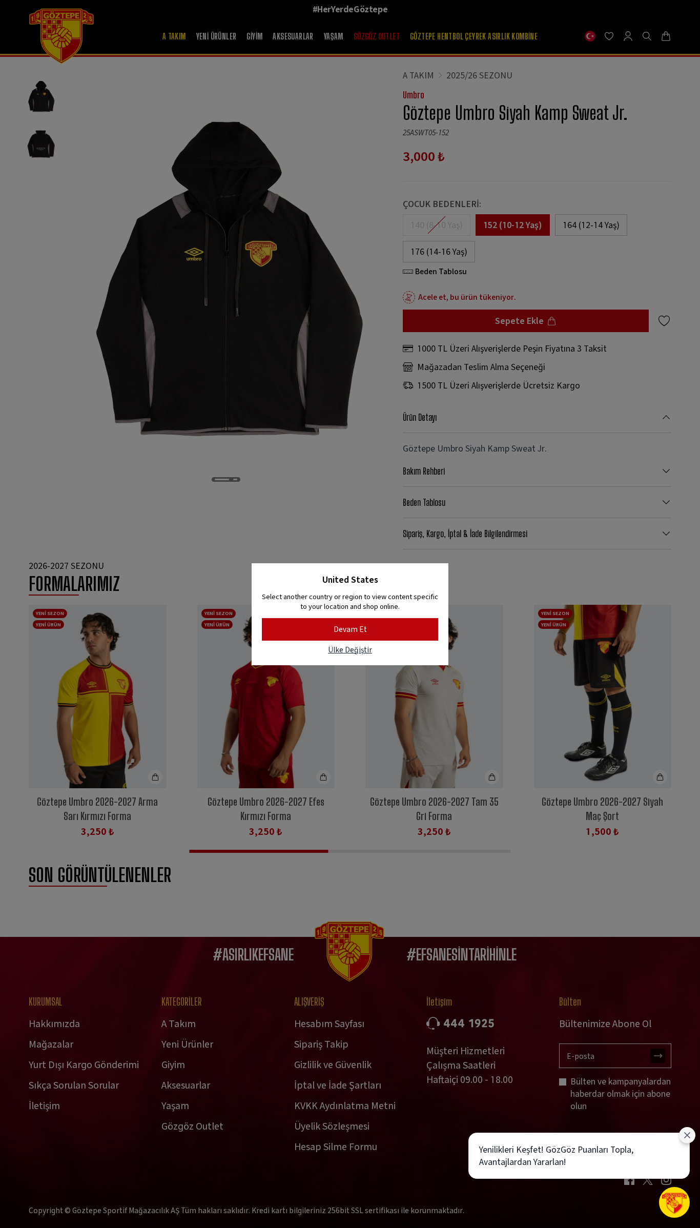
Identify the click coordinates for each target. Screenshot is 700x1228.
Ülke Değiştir (350, 649)
